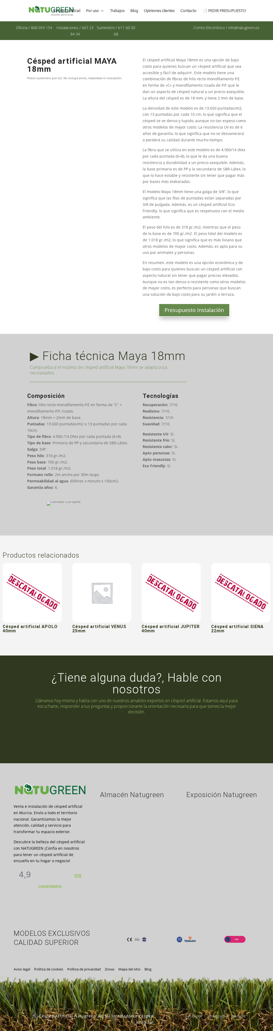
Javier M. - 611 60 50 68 (199, 735)
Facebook (194, 1015)
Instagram (216, 1015)
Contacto (188, 11)
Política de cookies (48, 969)
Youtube (238, 1015)
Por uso (92, 11)
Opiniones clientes (159, 11)
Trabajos (117, 11)
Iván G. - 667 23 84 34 (86, 732)
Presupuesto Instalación (194, 310)
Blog (134, 11)
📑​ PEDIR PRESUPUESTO (224, 11)
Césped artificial (66, 11)
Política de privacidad (84, 969)
